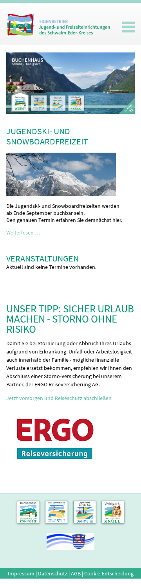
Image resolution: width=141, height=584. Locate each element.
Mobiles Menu (128, 27)
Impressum (21, 573)
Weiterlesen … (23, 232)
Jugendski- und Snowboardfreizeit (47, 136)
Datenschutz (52, 573)
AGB (76, 573)
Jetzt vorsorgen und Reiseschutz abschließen (59, 398)
